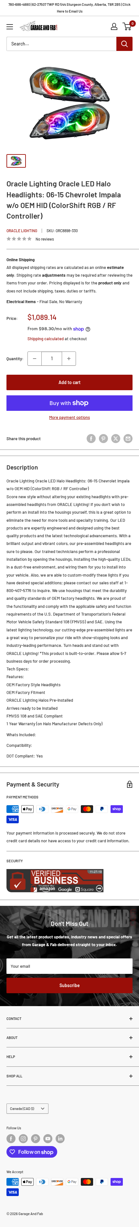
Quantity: (15, 358)
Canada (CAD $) (22, 1108)
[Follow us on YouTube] (47, 1138)
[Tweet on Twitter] (115, 438)
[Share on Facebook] (91, 438)
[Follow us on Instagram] (23, 1138)
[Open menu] (9, 26)
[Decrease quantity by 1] (34, 358)
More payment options (69, 417)
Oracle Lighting (21, 230)
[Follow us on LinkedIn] (60, 1138)
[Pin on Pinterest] (103, 438)
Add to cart (69, 382)
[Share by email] (128, 438)
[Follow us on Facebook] (11, 1138)
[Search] (124, 44)
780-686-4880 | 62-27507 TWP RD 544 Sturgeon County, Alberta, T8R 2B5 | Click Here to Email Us (69, 7)
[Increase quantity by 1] (69, 358)
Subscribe (69, 985)
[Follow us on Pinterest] (35, 1138)
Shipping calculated (45, 338)
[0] (127, 26)
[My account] (114, 26)
